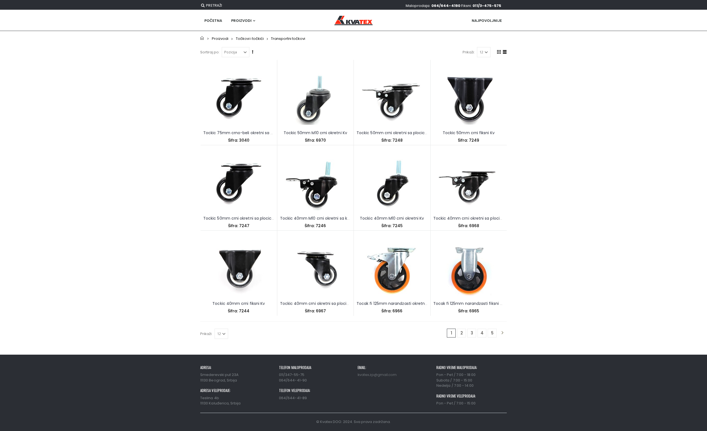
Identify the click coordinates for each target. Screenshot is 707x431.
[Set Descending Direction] (252, 51)
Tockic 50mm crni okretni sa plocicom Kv (243, 218)
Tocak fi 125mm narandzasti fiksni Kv (469, 303)
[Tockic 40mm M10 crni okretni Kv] (392, 184)
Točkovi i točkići (250, 38)
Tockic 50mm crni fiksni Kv (469, 133)
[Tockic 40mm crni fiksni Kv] (239, 270)
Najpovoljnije (487, 20)
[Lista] (504, 52)
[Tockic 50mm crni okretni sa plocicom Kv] (239, 184)
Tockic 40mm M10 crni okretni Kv (392, 218)
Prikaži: (469, 52)
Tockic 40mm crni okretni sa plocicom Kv (320, 303)
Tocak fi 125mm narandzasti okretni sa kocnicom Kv (407, 303)
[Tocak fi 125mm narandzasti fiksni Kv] (469, 270)
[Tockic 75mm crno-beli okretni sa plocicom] (239, 99)
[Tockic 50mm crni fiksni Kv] (469, 99)
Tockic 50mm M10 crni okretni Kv (315, 133)
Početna (202, 38)
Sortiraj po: (210, 52)
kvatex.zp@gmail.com (377, 374)
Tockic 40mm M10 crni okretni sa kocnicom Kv (325, 218)
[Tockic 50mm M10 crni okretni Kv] (315, 99)
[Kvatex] (353, 20)
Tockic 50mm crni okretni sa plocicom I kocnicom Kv (408, 133)
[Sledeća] (502, 333)
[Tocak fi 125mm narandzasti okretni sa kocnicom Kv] (392, 270)
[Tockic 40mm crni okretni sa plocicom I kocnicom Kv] (469, 184)
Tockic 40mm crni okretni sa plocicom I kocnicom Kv (485, 218)
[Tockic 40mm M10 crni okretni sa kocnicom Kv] (315, 184)
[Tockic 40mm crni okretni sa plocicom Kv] (315, 270)
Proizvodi (241, 20)
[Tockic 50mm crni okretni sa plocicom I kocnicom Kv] (392, 99)
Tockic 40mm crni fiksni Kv (238, 303)
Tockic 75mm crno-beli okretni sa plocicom (246, 133)
